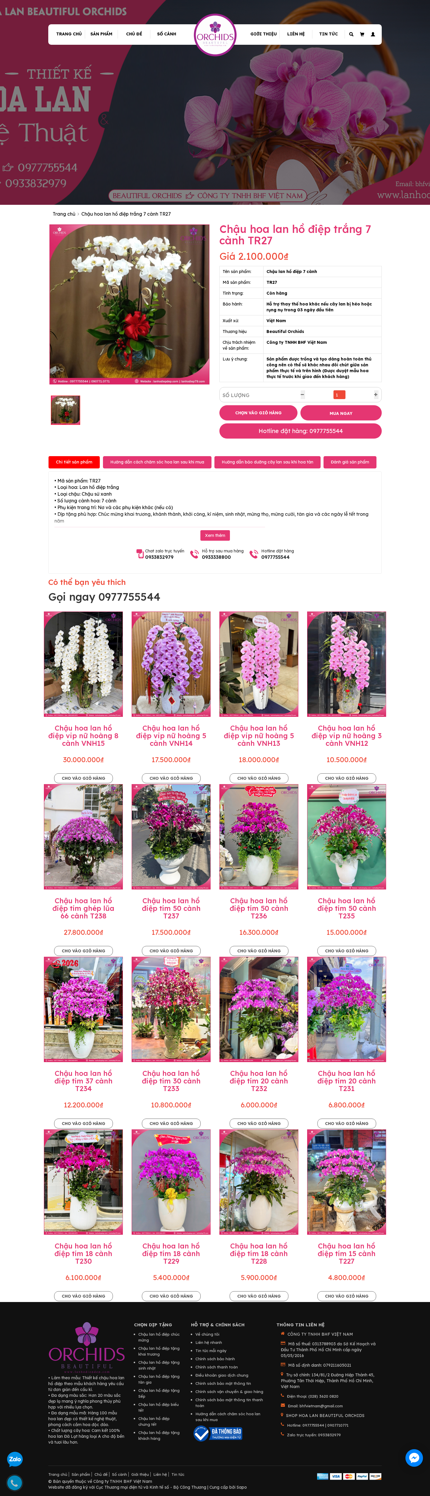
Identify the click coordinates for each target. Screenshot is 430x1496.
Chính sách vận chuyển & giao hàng (229, 1391)
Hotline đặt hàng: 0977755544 (301, 430)
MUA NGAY (341, 413)
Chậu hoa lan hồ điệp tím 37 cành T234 (83, 1081)
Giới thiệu (263, 34)
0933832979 (159, 557)
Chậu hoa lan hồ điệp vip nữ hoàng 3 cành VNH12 (347, 736)
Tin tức (328, 34)
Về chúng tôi (207, 1334)
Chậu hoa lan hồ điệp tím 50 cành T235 (346, 908)
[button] (372, 34)
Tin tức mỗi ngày (211, 1350)
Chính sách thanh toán (216, 1367)
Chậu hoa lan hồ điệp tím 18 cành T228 (259, 1253)
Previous (41, 304)
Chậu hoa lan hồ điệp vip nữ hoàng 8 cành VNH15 (83, 736)
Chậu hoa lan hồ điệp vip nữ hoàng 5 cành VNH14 (171, 736)
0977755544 (275, 557)
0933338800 (216, 557)
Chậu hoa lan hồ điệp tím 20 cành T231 (346, 1081)
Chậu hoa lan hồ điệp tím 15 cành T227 (347, 1253)
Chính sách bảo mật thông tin (223, 1383)
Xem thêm (215, 535)
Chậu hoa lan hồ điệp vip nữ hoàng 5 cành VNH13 (259, 736)
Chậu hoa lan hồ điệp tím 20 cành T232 (259, 1081)
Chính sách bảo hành (215, 1358)
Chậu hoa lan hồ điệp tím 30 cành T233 (171, 1081)
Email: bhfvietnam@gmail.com (315, 1406)
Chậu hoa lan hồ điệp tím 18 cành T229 (171, 1253)
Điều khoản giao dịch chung (221, 1375)
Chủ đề (134, 34)
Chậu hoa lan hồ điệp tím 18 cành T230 (83, 1253)
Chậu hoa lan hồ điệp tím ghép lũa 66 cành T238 (83, 908)
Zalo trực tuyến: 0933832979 (314, 1435)
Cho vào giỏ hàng (83, 778)
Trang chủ (69, 34)
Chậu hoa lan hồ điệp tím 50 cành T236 (259, 908)
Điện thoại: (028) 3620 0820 (312, 1396)
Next (218, 304)
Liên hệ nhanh (208, 1342)
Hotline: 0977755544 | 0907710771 (317, 1425)
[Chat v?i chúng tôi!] (414, 1458)
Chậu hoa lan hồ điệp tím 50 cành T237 (171, 908)
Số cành (166, 34)
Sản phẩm (101, 34)
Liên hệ (296, 34)
